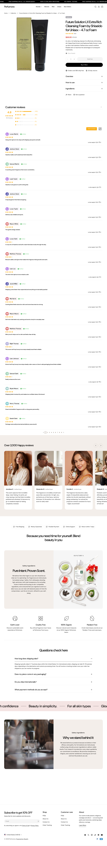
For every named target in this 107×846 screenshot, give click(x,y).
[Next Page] (64, 432)
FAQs (44, 815)
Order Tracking (47, 825)
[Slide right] (101, 446)
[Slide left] (96, 446)
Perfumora (9, 6)
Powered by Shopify (22, 839)
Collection (13, 13)
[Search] (95, 6)
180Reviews (9, 118)
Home (6, 13)
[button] (43, 432)
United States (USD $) (13, 835)
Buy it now (84, 65)
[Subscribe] (38, 821)
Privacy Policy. (35, 825)
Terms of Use (25, 825)
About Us (45, 819)
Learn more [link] (82, 825)
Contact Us (46, 822)
